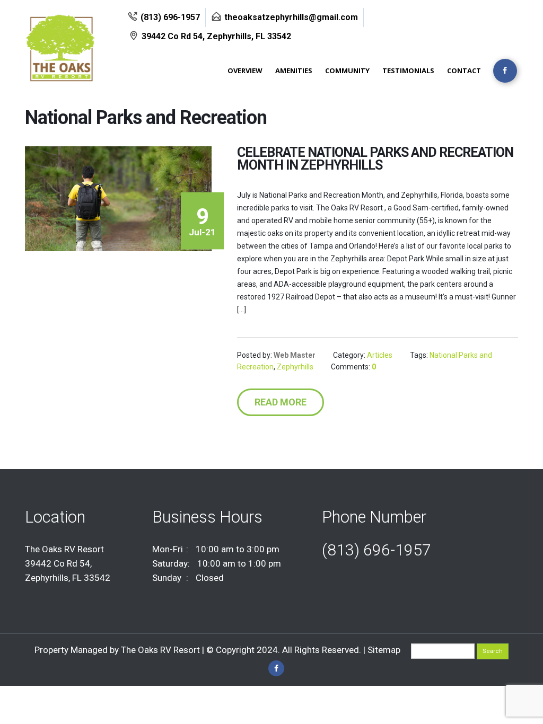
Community (347, 70)
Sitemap (383, 649)
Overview (244, 70)
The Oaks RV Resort (161, 649)
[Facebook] (505, 71)
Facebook (276, 668)
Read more (280, 402)
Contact (464, 70)
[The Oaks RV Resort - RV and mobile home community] (73, 48)
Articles (379, 355)
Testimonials (408, 70)
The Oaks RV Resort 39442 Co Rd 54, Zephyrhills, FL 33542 (67, 563)
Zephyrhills (295, 367)
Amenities (293, 70)
